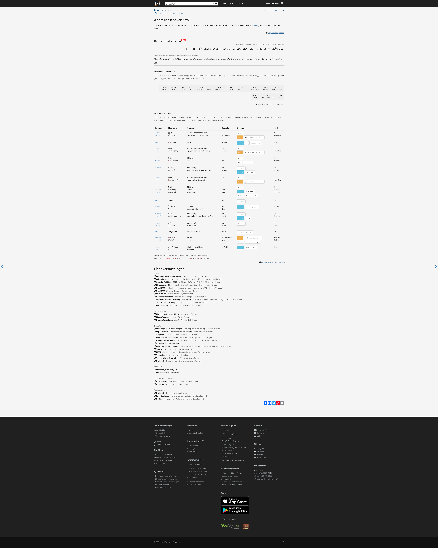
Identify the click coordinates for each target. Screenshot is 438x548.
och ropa (255, 88)
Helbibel (225, 430)
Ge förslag (260, 433)
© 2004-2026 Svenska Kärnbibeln (167, 542)
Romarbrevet (227, 450)
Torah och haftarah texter (232, 485)
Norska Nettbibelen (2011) (167, 314)
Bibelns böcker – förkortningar (167, 482)
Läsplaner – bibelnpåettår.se (233, 473)
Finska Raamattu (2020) (166, 317)
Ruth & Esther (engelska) (231, 441)
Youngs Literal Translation (167, 358)
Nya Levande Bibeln (164, 285)
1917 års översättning (165, 302)
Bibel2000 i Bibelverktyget (167, 291)
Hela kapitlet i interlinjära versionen (169, 13)
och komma (277, 88)
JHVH (255, 96)
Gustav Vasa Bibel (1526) (166, 305)
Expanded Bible (162, 332)
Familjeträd (193, 451)
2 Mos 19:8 (277, 10)
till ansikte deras (203, 88)
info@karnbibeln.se (263, 430)
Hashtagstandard (162, 485)
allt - (183, 88)
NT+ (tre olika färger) (230, 434)
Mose (265, 88)
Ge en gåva (259, 470)
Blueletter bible (162, 381)
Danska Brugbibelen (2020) (167, 320)
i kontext (163, 10)
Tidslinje (192, 448)
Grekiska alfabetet (196, 484)
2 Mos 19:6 (266, 10)
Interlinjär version (195, 464)
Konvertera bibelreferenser (166, 476)
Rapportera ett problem (276, 33)
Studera (239, 3)
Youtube (260, 454)
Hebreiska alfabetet (196, 481)
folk (231, 88)
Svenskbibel (161, 294)
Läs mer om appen (229, 519)
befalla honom (268, 96)
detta (163, 88)
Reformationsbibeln (164, 296)
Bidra (276, 3)
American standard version (167, 343)
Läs (230, 3)
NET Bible (160, 352)
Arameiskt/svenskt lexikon (199, 471)
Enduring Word (162, 396)
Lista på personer (195, 446)
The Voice (160, 355)
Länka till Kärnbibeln (163, 487)
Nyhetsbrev (261, 457)
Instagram (260, 448)
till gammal (242, 88)
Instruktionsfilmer (163, 445)
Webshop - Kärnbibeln (266, 479)
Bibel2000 (160, 288)
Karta (191, 430)
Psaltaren (225, 456)
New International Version (167, 337)
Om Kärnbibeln (161, 430)
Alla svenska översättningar (165, 457)
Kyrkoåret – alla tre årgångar (233, 460)
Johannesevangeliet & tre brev (234, 447)
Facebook (260, 451)
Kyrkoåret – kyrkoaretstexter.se (234, 482)
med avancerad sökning (188, 291)
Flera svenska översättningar (168, 276)
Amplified (160, 334)
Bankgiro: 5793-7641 (263, 473)
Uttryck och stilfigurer (163, 460)
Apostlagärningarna (229, 453)
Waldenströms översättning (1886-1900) (173, 299)
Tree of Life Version (164, 349)
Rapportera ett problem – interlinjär (273, 262)
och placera (220, 88)
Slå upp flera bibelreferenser (166, 479)
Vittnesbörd (160, 433)
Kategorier (193, 477)
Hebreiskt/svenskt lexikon (199, 474)
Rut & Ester (226, 438)
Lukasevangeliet (228, 444)
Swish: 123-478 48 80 (263, 476)
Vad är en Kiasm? (161, 463)
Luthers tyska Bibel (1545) (167, 369)
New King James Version (166, 346)
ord (173, 88)
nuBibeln (160, 279)
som (280, 96)
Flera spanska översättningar (168, 372)
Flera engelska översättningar (169, 329)
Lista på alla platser (196, 433)
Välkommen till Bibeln (163, 454)
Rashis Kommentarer (165, 399)
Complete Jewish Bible (165, 340)
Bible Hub (160, 361)
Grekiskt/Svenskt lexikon (198, 468)
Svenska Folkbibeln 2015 (166, 282)
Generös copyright (162, 436)
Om (223, 3)
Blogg (158, 442)
